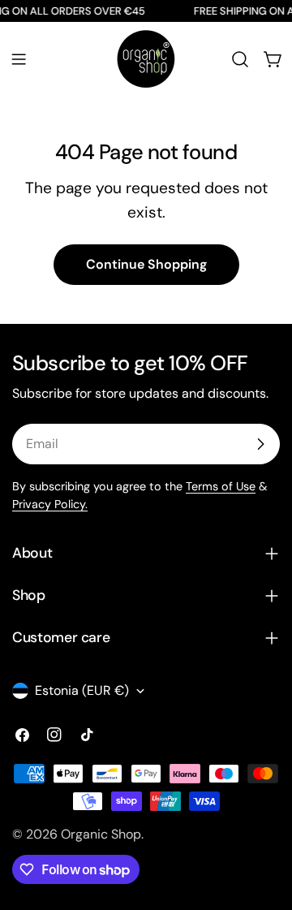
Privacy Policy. (50, 504)
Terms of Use (221, 486)
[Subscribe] (260, 444)
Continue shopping (146, 264)
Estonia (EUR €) (82, 690)
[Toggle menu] (18, 59)
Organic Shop (101, 834)
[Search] (240, 59)
